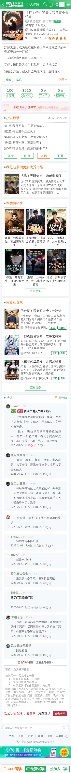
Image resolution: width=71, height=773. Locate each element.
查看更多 (35, 291)
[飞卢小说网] (14, 4)
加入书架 (60, 769)
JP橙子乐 (17, 617)
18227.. (15, 555)
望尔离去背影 (19, 573)
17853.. (15, 536)
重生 (52, 327)
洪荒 (18, 79)
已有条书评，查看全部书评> (35, 662)
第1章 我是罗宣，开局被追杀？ (24, 125)
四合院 (62, 327)
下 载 (60, 155)
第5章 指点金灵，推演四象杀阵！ (26, 148)
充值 (20, 736)
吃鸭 (27, 352)
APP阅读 (14, 769)
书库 (11, 736)
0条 (36, 473)
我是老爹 (35, 21)
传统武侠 (43, 378)
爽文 (55, 353)
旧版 (50, 736)
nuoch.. (16, 406)
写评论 (63, 397)
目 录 (27, 155)
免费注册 (44, 713)
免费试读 (37, 769)
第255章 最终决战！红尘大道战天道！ (49, 29)
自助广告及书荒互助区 (31, 411)
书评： (11, 397)
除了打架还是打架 (22, 597)
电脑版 (60, 736)
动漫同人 (37, 352)
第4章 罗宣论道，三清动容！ (23, 142)
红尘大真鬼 (18, 455)
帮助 (30, 736)
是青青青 (30, 327)
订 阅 (44, 155)
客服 (40, 736)
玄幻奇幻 (48, 21)
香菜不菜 (30, 378)
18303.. (15, 592)
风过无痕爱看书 (21, 645)
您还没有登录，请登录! (20, 713)
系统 (63, 353)
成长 (8, 79)
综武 (55, 378)
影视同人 (43, 327)
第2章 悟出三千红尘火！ (20, 131)
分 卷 (10, 155)
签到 (63, 378)
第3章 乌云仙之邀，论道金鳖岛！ (26, 137)
